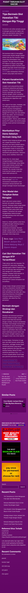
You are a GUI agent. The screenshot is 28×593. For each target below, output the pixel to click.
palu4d (4, 558)
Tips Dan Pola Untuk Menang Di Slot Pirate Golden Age (20, 378)
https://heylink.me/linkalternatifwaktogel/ (14, 537)
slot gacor (5, 570)
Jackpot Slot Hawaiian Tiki (9, 360)
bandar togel (5, 562)
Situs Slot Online (7, 366)
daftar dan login (15, 541)
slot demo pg (6, 566)
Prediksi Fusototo (7, 535)
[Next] (24, 405)
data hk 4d (5, 533)
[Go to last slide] (4, 405)
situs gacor (5, 574)
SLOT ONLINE (5, 11)
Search (4, 484)
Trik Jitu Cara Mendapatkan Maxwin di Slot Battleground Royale (6, 379)
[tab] (12, 413)
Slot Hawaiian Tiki (18, 366)
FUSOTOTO (5, 531)
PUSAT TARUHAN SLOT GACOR (11, 363)
